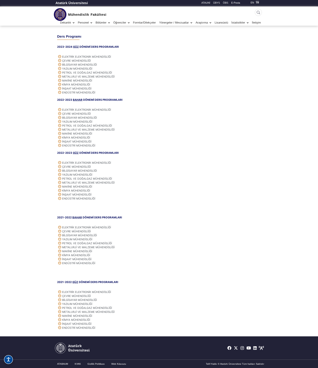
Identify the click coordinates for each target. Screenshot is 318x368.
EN (252, 2)
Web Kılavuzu (118, 364)
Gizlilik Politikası (96, 364)
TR (257, 2)
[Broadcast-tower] (261, 348)
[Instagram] (242, 348)
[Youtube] (248, 348)
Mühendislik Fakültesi (87, 14)
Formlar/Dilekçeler (144, 22)
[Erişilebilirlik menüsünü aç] (8, 359)
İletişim (256, 22)
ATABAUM (62, 364)
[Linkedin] (255, 348)
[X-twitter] (236, 348)
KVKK (78, 364)
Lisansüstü (221, 22)
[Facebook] (229, 348)
